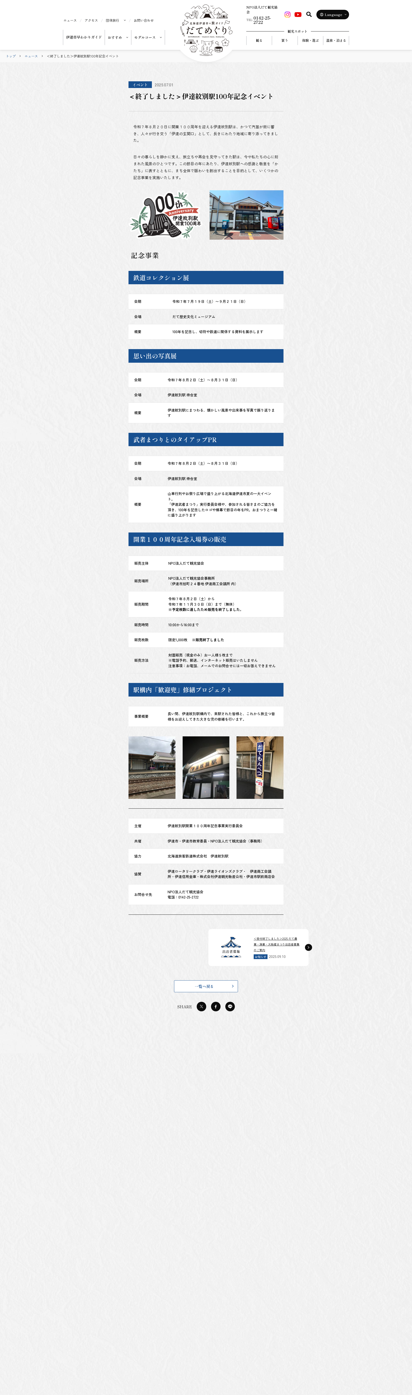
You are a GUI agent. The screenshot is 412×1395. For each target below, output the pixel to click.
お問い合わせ (144, 20)
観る (259, 40)
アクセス (91, 20)
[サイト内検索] (309, 14)
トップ (11, 56)
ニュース (70, 20)
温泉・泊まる (336, 40)
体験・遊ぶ (310, 40)
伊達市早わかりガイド (84, 37)
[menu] (115, 20)
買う (284, 40)
